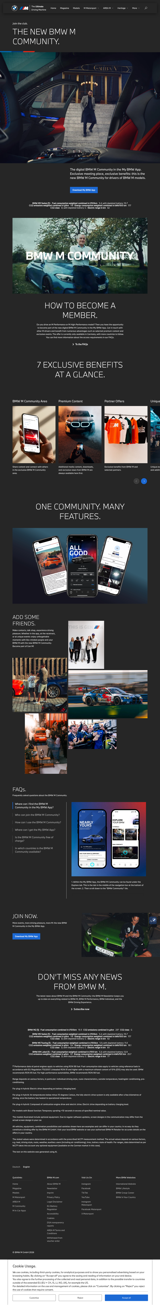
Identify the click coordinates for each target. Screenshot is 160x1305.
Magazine (64, 8)
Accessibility (53, 1213)
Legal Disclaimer (54, 1201)
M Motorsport (18, 1197)
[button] (91, 8)
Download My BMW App (83, 190)
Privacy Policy (53, 1197)
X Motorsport (88, 1213)
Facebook (86, 1188)
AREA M (16, 1201)
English (26, 1166)
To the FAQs (81, 344)
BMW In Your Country (126, 1197)
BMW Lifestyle (123, 1188)
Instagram (86, 1184)
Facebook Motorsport (91, 1209)
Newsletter (52, 1188)
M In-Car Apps (19, 1210)
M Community (18, 1206)
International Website (126, 1184)
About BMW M (53, 1184)
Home (53, 8)
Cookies (50, 1218)
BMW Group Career (125, 1192)
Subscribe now (81, 1009)
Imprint (50, 1192)
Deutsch (16, 1166)
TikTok (85, 1192)
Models (76, 8)
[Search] (146, 8)
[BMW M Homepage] (20, 8)
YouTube (86, 1197)
